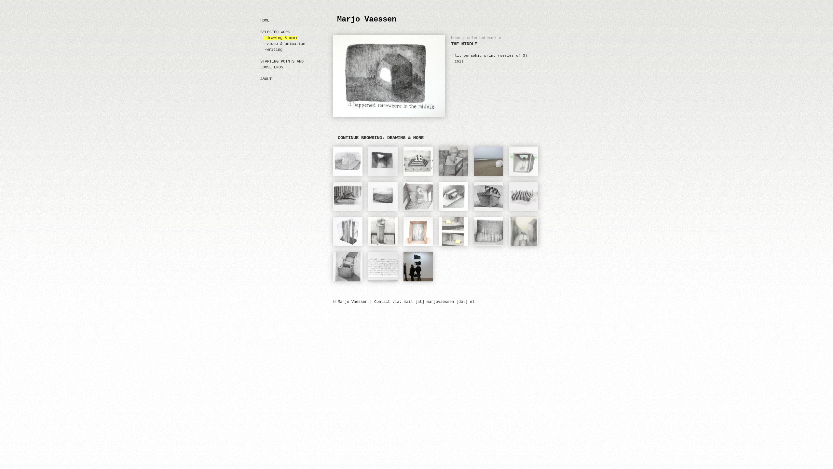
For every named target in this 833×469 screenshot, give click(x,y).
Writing (274, 50)
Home (455, 38)
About (266, 79)
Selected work (482, 38)
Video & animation (285, 44)
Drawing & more (282, 38)
